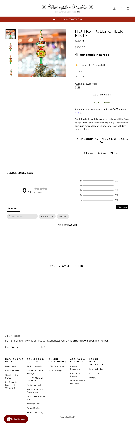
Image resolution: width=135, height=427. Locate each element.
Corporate (94, 373)
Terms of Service (34, 403)
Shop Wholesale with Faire (77, 382)
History (92, 377)
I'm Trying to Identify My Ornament (11, 385)
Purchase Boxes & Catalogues (35, 390)
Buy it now (102, 102)
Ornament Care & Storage (35, 372)
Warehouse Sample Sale (36, 397)
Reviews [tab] (13, 208)
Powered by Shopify (67, 417)
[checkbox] (63, 216)
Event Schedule (96, 369)
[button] (99, 180)
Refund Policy (33, 408)
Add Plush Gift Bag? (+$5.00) (86, 84)
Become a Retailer (75, 374)
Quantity (82, 71)
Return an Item (12, 370)
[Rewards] (16, 419)
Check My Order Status (12, 376)
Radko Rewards (34, 366)
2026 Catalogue (56, 366)
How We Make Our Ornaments (35, 379)
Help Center (10, 366)
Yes (77, 87)
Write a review (122, 207)
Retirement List (34, 385)
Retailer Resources (75, 367)
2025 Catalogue (56, 370)
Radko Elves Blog (35, 412)
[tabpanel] (67, 234)
